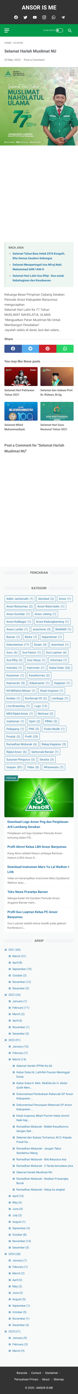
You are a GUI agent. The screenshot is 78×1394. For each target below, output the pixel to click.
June (17, 1208)
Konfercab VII (36, 698)
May (17, 1202)
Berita (31, 637)
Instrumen (35, 667)
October (19, 975)
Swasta (47, 759)
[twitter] (25, 17)
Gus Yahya (36, 660)
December (20, 988)
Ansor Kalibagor (18, 621)
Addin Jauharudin (19, 598)
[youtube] (34, 17)
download (60, 644)
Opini (34, 721)
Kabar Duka (59, 667)
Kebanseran (39, 683)
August (19, 1221)
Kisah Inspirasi (51, 690)
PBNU (51, 721)
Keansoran (15, 683)
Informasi (58, 660)
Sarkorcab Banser (44, 751)
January (19, 1001)
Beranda (22, 1372)
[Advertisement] (39, 194)
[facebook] (15, 17)
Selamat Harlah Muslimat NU (34, 1172)
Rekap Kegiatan (54, 744)
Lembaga (60, 698)
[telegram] (62, 17)
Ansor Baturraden (50, 606)
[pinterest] (47, 349)
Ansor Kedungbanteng (52, 621)
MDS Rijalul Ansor (19, 713)
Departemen (52, 637)
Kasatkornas (39, 675)
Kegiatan (62, 683)
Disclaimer (51, 1372)
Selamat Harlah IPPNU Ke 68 (34, 1065)
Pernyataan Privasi (26, 1379)
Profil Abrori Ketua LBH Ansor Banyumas (36, 847)
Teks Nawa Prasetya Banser (27, 892)
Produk (13, 736)
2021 (14, 949)
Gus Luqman (56, 652)
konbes (13, 698)
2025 (14, 1331)
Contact (36, 1372)
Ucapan (14, 767)
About (46, 1379)
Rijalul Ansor (16, 751)
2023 (14, 1040)
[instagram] (43, 17)
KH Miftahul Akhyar (20, 690)
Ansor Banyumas (19, 606)
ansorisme (42, 629)
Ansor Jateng (45, 614)
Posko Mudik (54, 729)
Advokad (46, 598)
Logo (40, 706)
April (17, 962)
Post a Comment (34, 59)
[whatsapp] (53, 17)
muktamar (15, 721)
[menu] (6, 30)
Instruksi (14, 667)
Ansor (65, 598)
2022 (14, 994)
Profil (31, 736)
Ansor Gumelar (18, 614)
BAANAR (63, 629)
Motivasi (45, 713)
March (19, 956)
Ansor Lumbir (17, 629)
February (20, 1007)
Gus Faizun (31, 652)
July (17, 1215)
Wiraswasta (53, 767)
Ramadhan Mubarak (21, 744)
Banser (13, 637)
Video (33, 767)
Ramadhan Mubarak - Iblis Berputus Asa (41, 1159)
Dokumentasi (17, 644)
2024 (14, 1254)
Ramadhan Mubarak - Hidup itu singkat (40, 1189)
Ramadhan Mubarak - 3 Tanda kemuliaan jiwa (44, 1165)
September (22, 969)
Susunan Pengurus (20, 759)
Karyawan (15, 675)
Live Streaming (18, 706)
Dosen (40, 644)
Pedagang (15, 729)
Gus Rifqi (14, 660)
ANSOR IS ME (39, 7)
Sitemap (59, 1379)
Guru (11, 652)
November (21, 981)
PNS (34, 729)
